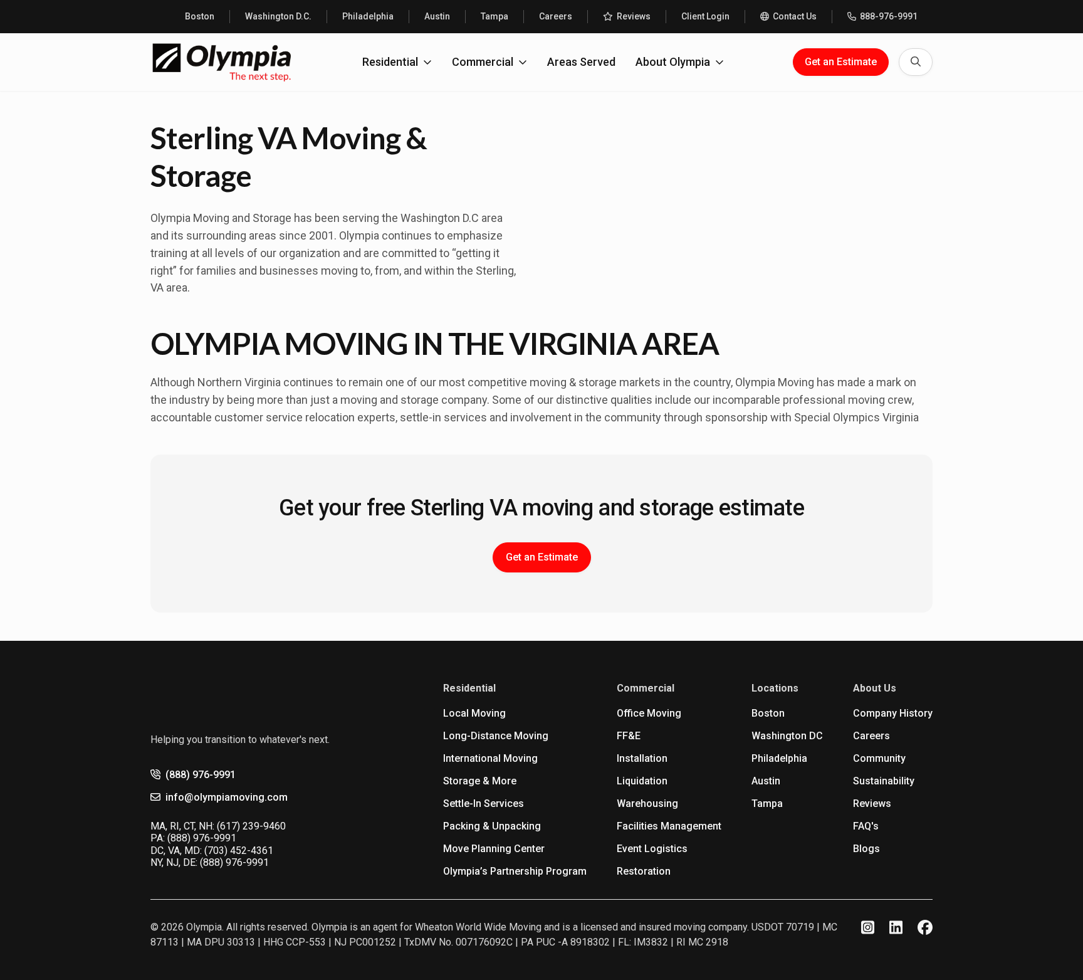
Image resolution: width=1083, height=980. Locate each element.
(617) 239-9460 (251, 826)
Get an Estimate (841, 62)
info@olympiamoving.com (226, 797)
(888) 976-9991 (200, 775)
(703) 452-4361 (238, 850)
